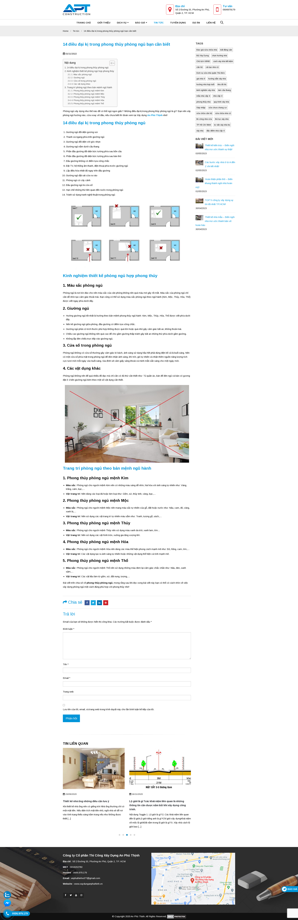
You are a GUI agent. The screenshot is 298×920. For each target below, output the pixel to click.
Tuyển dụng (178, 22)
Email (66, 678)
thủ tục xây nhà (221, 119)
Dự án (196, 22)
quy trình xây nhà (221, 102)
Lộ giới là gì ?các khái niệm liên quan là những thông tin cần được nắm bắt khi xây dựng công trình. (157, 805)
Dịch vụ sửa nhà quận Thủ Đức (210, 73)
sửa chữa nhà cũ (223, 113)
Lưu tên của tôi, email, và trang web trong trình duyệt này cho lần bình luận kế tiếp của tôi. (108, 709)
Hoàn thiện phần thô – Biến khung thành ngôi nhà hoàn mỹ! (214, 183)
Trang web (68, 691)
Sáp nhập (200, 107)
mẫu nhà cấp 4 (203, 96)
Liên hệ (211, 22)
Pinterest (105, 602)
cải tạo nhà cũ (212, 67)
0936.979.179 (80, 872)
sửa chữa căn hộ (204, 113)
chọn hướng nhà (219, 55)
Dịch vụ (121, 22)
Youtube (76, 895)
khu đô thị (222, 84)
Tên (66, 664)
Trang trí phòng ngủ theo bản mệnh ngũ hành (89, 87)
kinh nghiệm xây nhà (205, 90)
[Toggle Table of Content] (110, 63)
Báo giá (140, 22)
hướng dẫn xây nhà (217, 78)
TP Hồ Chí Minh (203, 125)
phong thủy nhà (203, 102)
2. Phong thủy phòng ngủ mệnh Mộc (87, 94)
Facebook (87, 602)
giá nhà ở (200, 78)
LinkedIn (99, 602)
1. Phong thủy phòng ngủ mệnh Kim (87, 90)
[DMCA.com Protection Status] (176, 916)
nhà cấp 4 (217, 96)
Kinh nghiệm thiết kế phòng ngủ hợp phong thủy (90, 71)
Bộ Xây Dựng (202, 55)
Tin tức (159, 22)
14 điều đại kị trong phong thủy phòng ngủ (87, 67)
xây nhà (199, 131)
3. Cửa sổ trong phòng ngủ (83, 81)
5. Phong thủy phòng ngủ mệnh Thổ (87, 103)
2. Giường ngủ (78, 77)
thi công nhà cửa (204, 119)
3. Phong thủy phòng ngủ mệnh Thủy (88, 97)
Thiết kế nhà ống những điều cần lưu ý (86, 801)
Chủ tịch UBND (203, 61)
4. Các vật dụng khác (80, 84)
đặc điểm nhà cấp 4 (215, 131)
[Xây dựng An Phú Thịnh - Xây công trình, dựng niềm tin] (76, 9)
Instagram (81, 895)
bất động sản (226, 50)
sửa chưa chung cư (218, 107)
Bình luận (68, 629)
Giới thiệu (103, 22)
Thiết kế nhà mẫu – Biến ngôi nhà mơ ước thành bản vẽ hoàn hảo (215, 221)
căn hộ (199, 67)
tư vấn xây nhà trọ (222, 125)
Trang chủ (83, 22)
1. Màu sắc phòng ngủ (81, 74)
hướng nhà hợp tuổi (205, 84)
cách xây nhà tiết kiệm (223, 61)
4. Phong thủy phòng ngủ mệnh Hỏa (87, 100)
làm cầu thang (224, 90)
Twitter (93, 602)
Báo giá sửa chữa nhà (206, 50)
